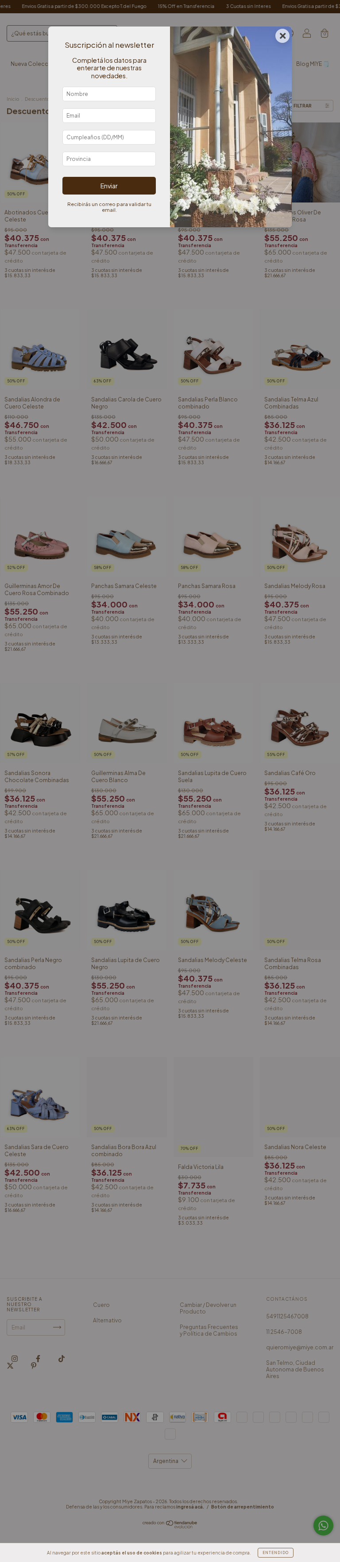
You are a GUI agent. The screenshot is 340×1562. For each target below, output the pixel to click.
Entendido (276, 1553)
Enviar (109, 186)
